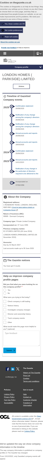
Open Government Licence (5, 417)
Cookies (26, 378)
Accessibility (8, 403)
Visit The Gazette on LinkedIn (13, 369)
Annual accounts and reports (26, 133)
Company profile (21, 67)
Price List (26, 375)
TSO (12, 380)
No (9, 293)
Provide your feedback (9, 48)
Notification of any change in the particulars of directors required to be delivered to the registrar (27, 172)
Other (10, 322)
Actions (21, 86)
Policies (7, 390)
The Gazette (28, 368)
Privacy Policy (9, 397)
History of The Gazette (31, 373)
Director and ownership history (19, 314)
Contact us (27, 397)
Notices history (13, 306)
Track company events (16, 318)
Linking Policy (9, 394)
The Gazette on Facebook (7, 369)
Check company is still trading (19, 301)
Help (25, 394)
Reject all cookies (11, 37)
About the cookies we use (10, 42)
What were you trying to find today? (16, 297)
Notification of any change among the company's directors (27, 116)
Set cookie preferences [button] (13, 30)
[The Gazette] (9, 60)
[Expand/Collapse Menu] (38, 67)
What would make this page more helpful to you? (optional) (19, 328)
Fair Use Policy (9, 400)
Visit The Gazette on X (18, 369)
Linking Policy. (29, 431)
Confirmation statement (24, 106)
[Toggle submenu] (41, 53)
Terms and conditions (31, 381)
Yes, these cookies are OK (15, 24)
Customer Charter (30, 400)
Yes (9, 290)
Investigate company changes (19, 310)
